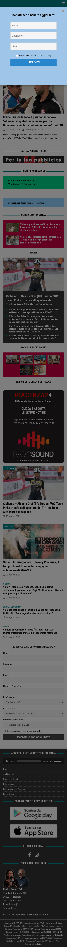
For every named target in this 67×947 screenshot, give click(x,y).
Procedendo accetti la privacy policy (35, 55)
